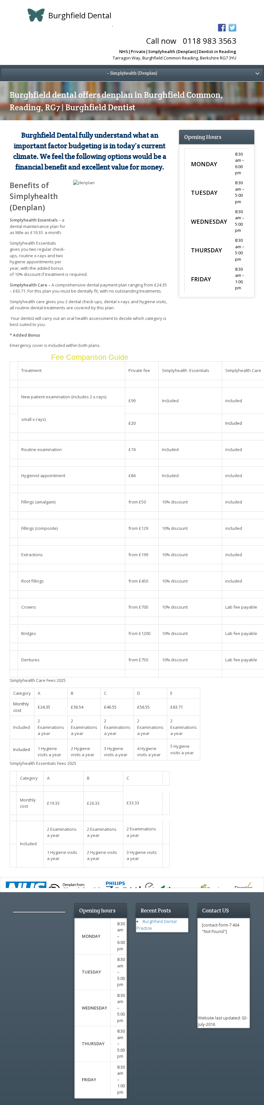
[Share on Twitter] (232, 28)
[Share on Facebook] (222, 28)
